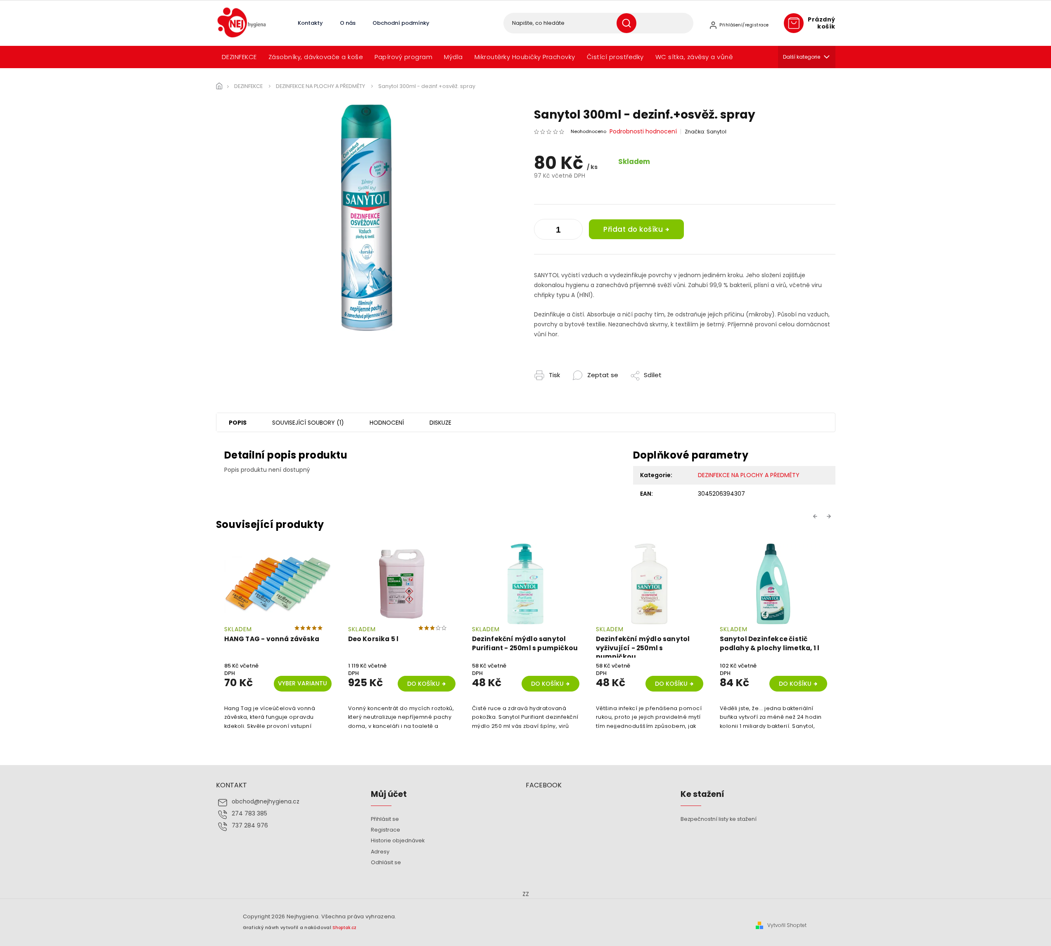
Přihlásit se (385, 818)
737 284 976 (250, 826)
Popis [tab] (238, 422)
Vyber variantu (302, 683)
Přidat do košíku (633, 229)
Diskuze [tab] (440, 422)
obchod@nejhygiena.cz (265, 802)
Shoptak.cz (344, 927)
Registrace (385, 829)
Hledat (629, 23)
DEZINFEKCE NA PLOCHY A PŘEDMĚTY (749, 475)
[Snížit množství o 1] (574, 230)
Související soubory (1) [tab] (308, 422)
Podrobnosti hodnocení (643, 131)
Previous (816, 516)
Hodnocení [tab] (387, 422)
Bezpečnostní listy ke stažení (719, 818)
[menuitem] (239, 57)
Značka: (705, 131)
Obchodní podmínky (400, 23)
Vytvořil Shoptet (787, 925)
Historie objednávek (398, 840)
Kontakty (310, 23)
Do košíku (423, 684)
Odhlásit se (386, 862)
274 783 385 (249, 814)
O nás (348, 23)
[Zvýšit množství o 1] (542, 230)
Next (830, 516)
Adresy (380, 851)
